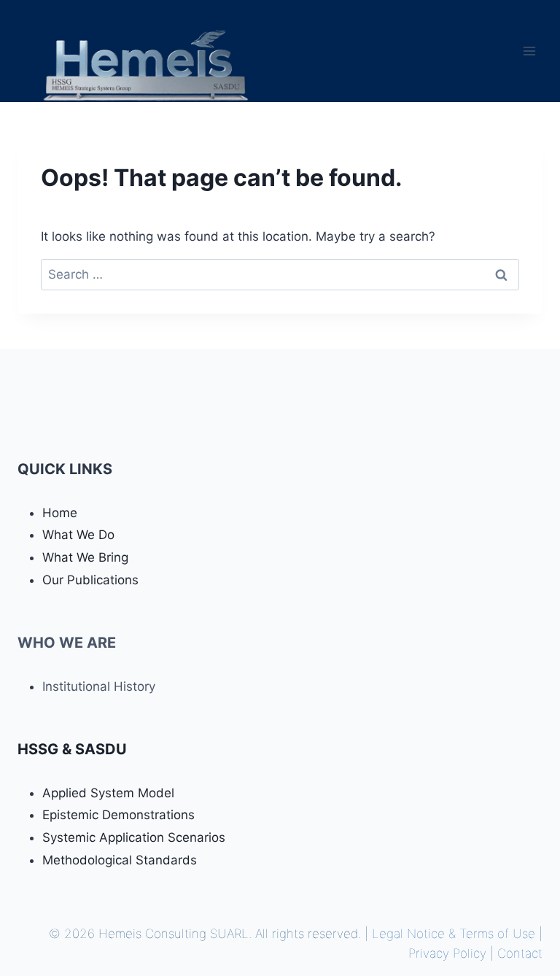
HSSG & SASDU (72, 749)
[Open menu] (529, 50)
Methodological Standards (119, 860)
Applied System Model (108, 793)
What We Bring (85, 557)
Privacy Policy (447, 953)
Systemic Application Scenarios (133, 837)
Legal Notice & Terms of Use (453, 933)
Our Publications (90, 580)
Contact (519, 953)
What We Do (78, 534)
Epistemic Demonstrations (118, 814)
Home (59, 513)
